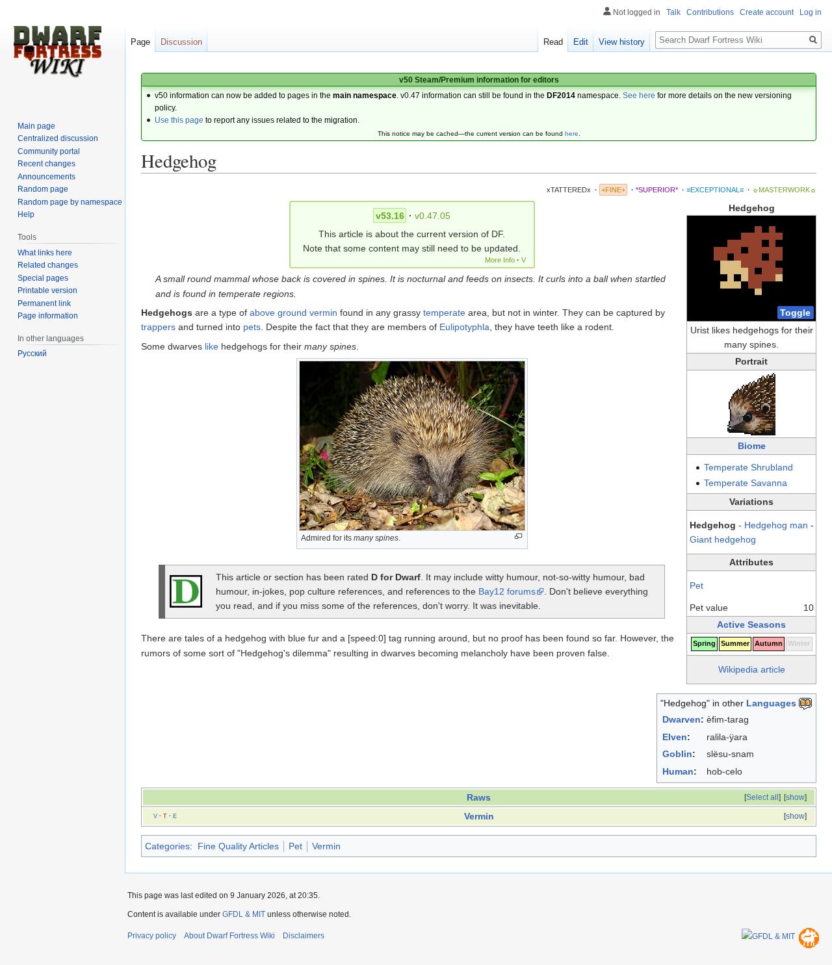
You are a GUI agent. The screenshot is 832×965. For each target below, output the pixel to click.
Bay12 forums (507, 591)
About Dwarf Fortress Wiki (229, 935)
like (211, 346)
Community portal (49, 151)
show (795, 797)
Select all (762, 797)
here (571, 133)
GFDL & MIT (243, 914)
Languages (771, 703)
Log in (811, 12)
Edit (580, 42)
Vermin (479, 816)
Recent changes (46, 163)
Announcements (46, 176)
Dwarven (681, 719)
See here (639, 95)
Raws (479, 797)
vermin (323, 312)
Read (553, 42)
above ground (278, 312)
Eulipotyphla (464, 327)
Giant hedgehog (723, 539)
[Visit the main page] (57, 52)
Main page (36, 126)
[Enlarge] (518, 536)
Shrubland (772, 467)
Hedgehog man (776, 525)
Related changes (48, 265)
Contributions (710, 12)
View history (622, 42)
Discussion (181, 42)
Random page (43, 189)
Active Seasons (751, 624)
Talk (673, 12)
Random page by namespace (70, 202)
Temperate (726, 467)
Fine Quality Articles (238, 846)
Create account (767, 12)
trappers (158, 327)
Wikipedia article (751, 669)
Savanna (769, 483)
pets (252, 327)
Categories (167, 846)
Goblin (677, 754)
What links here (45, 252)
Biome (752, 446)
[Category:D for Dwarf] (186, 590)
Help (26, 214)
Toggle (795, 312)
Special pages (43, 278)
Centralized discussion (58, 138)
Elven (674, 737)
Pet (696, 585)
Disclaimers (303, 935)
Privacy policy (151, 935)
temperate (444, 312)
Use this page (179, 120)
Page (140, 42)
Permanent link (44, 303)
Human (678, 771)
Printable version (47, 290)
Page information (48, 315)
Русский (32, 353)
